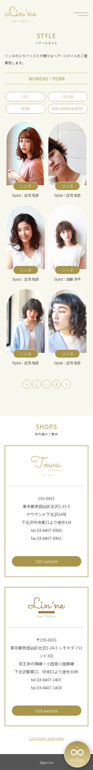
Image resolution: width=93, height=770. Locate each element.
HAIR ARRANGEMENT (68, 108)
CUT (25, 96)
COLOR (67, 96)
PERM (25, 108)
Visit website (46, 561)
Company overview (46, 738)
